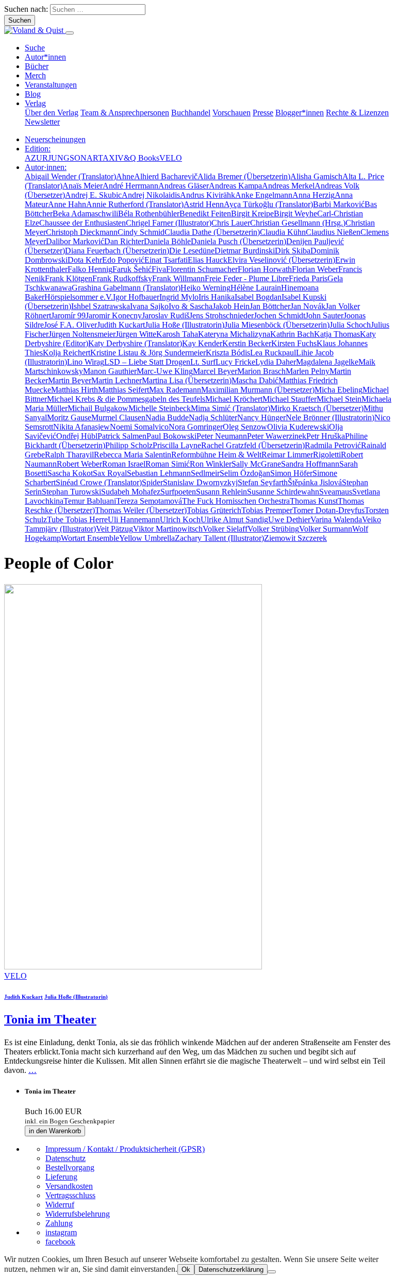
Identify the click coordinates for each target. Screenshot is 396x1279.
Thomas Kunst (314, 501)
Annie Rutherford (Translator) (135, 204)
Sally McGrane (256, 463)
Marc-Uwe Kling (165, 371)
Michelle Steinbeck (159, 408)
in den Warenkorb (55, 1131)
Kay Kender (202, 343)
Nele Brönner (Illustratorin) (330, 417)
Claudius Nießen (333, 232)
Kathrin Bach (292, 334)
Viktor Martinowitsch (168, 528)
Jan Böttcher (270, 306)
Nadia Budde (167, 417)
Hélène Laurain (255, 287)
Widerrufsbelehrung (77, 1213)
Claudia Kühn (283, 232)
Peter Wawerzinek (276, 436)
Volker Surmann (325, 528)
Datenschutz (65, 1158)
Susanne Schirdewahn (283, 491)
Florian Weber (315, 269)
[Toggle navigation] (69, 33)
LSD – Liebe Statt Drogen (147, 361)
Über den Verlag (51, 112)
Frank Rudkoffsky (122, 278)
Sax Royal (110, 473)
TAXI (108, 158)
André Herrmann (130, 185)
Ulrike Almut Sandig (234, 519)
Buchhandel (190, 112)
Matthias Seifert (123, 389)
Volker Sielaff (225, 528)
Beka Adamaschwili (85, 213)
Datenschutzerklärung (231, 1269)
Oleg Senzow (245, 426)
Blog (33, 94)
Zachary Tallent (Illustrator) (219, 538)
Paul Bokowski (171, 436)
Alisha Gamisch (316, 176)
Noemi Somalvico (139, 426)
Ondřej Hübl (76, 436)
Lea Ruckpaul (273, 352)
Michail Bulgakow (98, 408)
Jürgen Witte (136, 334)
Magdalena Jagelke (327, 361)
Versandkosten (69, 1186)
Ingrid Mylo (179, 297)
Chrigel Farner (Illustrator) (168, 222)
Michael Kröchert (233, 399)
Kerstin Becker (246, 343)
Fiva (159, 269)
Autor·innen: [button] (46, 167)
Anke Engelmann (263, 195)
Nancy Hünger (261, 417)
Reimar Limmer (287, 454)
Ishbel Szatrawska (100, 306)
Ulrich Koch (180, 519)
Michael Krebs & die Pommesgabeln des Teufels (126, 399)
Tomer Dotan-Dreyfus (328, 510)
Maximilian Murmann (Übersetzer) (258, 389)
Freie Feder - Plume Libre (247, 278)
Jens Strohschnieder (221, 315)
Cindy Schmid (141, 232)
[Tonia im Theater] (133, 966)
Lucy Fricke (235, 361)
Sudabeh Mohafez (130, 491)
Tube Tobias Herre (77, 519)
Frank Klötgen (68, 278)
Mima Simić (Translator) (230, 408)
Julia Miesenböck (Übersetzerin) (276, 324)
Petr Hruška (325, 436)
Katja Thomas (337, 334)
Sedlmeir (205, 473)
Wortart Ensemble (90, 538)
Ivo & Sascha (190, 306)
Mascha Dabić (255, 380)
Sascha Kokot (70, 473)
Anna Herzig (313, 195)
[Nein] (272, 1271)
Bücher (36, 66)
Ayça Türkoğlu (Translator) (268, 204)
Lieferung (61, 1176)
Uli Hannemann (134, 519)
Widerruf (59, 1204)
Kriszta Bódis (228, 352)
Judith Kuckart (121, 324)
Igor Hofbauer (136, 297)
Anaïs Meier (82, 185)
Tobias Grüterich (214, 510)
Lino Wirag (85, 361)
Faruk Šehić (132, 269)
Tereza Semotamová (149, 501)
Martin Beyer (69, 380)
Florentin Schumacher (202, 269)
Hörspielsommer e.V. (78, 297)
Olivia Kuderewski (298, 426)
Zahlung (59, 1223)
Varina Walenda (336, 519)
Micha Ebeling (338, 389)
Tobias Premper (266, 510)
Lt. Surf (203, 361)
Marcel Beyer (215, 371)
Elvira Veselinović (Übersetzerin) (281, 259)
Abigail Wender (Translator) (70, 176)
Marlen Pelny (307, 371)
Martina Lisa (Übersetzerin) (187, 380)
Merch (35, 75)
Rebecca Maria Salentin (132, 454)
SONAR (84, 158)
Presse (263, 112)
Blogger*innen (299, 112)
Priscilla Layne (177, 445)
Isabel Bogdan (258, 297)
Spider (152, 482)
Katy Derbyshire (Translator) (135, 343)
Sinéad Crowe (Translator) (99, 482)
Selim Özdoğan (245, 473)
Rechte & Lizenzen (357, 112)
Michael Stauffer (289, 399)
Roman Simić (167, 463)
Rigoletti (327, 454)
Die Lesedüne (191, 250)
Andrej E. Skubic (93, 195)
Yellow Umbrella (147, 538)
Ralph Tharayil (69, 454)
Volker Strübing (273, 528)
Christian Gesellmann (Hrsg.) (297, 222)
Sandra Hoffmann (310, 463)
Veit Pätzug (114, 528)
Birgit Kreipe (252, 213)
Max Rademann (175, 389)
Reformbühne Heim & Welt (216, 454)
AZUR (36, 158)
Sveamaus (335, 491)
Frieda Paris (308, 278)
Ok (186, 1269)
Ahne (125, 176)
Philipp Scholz (129, 445)
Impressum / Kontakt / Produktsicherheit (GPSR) (125, 1149)
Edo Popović (123, 259)
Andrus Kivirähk (207, 195)
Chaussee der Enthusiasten (82, 222)
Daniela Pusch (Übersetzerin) (238, 241)
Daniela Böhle (167, 241)
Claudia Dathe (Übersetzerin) (212, 232)
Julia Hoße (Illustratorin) (184, 324)
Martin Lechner (116, 380)
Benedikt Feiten (205, 213)
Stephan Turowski (71, 491)
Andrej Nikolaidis (151, 195)
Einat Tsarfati (166, 259)
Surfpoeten (178, 491)
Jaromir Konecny (114, 315)
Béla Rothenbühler (148, 213)
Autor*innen (45, 57)
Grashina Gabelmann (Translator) (126, 287)
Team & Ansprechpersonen (124, 112)
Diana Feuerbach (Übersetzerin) (117, 250)
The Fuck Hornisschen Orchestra (236, 501)
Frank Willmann (178, 278)
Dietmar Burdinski (244, 250)
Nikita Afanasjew (81, 426)
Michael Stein (339, 399)
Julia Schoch (350, 324)
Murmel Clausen (118, 417)
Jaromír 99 (68, 315)
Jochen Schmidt (279, 315)
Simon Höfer (291, 473)
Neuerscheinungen (55, 139)
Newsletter (42, 121)
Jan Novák (307, 306)
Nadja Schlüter (213, 417)
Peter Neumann (221, 436)
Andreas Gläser (183, 185)
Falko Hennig (90, 269)
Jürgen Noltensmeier (82, 334)
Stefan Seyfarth (263, 482)
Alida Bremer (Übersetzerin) (243, 176)
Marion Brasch (261, 371)
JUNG (59, 158)
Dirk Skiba (292, 250)
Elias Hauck (207, 259)
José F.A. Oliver (70, 324)
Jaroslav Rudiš (165, 315)
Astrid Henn (204, 204)
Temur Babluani (89, 501)
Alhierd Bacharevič (165, 176)
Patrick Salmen (121, 436)
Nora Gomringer (196, 426)
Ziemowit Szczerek (295, 538)
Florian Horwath (265, 269)
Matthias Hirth (74, 389)
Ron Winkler (211, 463)
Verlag (35, 103)
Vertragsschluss (70, 1195)
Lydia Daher (275, 361)
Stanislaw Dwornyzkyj (200, 482)
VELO (170, 158)
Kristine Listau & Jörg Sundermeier (148, 352)
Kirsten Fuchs (294, 343)
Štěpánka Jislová (315, 482)
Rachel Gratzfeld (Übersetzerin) (253, 445)
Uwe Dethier (289, 519)
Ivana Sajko (149, 306)
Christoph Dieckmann (82, 232)
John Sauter (324, 315)
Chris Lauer (230, 222)
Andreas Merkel (288, 185)
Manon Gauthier (110, 371)
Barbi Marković (339, 204)
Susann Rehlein (221, 491)
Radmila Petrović (333, 445)
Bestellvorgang (69, 1167)
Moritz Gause (69, 417)
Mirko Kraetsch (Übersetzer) (317, 408)
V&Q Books (138, 158)
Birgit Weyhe (295, 213)
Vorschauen (231, 112)
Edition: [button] (38, 148)
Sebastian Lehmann (159, 473)
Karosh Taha (177, 334)
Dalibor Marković (75, 241)
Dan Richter (124, 241)
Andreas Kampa (235, 185)
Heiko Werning (205, 287)
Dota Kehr (85, 259)
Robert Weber (79, 463)
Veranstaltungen (51, 84)
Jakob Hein (231, 306)
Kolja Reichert (66, 352)
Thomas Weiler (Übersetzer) (141, 510)
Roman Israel (123, 463)
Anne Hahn (67, 204)
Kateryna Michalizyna (234, 334)
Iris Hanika (217, 297)
